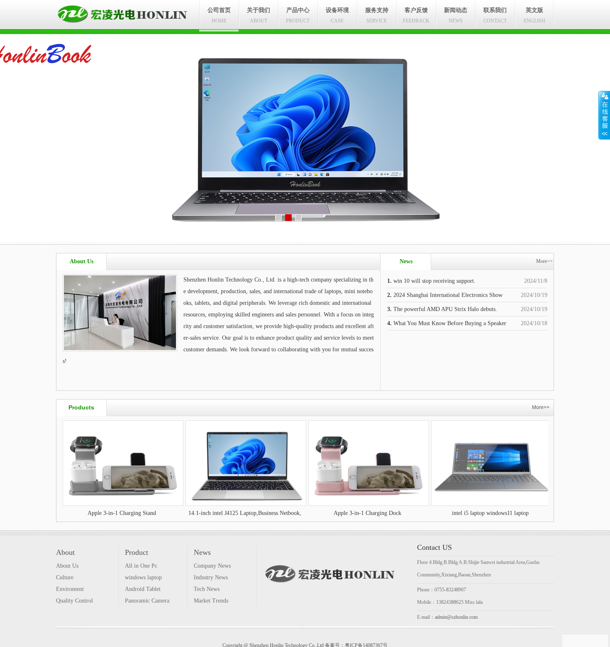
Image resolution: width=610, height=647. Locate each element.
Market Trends (211, 601)
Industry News (211, 577)
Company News (212, 566)
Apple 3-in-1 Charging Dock (305, 513)
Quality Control (74, 601)
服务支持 (376, 15)
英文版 (534, 15)
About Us (67, 566)
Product (136, 552)
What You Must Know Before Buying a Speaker (446, 323)
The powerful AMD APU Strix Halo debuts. (442, 309)
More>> (544, 261)
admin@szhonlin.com (456, 617)
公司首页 (219, 15)
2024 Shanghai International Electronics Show (445, 295)
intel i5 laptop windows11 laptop (428, 513)
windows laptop (143, 577)
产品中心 (298, 15)
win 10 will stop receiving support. (431, 281)
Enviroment (70, 589)
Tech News (207, 589)
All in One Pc (141, 566)
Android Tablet (143, 589)
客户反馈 (416, 15)
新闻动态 (455, 15)
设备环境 (337, 15)
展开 (604, 115)
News (202, 552)
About (65, 552)
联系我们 (495, 15)
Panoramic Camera (147, 601)
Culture (64, 577)
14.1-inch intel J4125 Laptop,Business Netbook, (182, 513)
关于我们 (258, 15)
